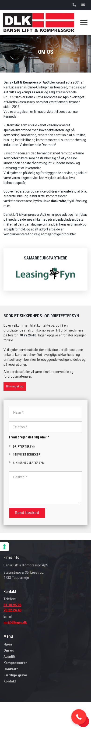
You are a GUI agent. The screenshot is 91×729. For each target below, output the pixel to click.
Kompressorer (15, 663)
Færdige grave (15, 675)
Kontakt (10, 681)
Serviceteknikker (26, 454)
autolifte (10, 92)
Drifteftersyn (24, 446)
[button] (78, 716)
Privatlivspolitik (13, 723)
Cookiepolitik (33, 723)
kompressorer (32, 92)
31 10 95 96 (12, 605)
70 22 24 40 (27, 335)
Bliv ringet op (15, 386)
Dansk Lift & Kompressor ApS (26, 82)
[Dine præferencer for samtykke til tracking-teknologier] (4, 546)
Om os (9, 650)
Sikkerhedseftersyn (28, 462)
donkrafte (58, 201)
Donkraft (11, 669)
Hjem (8, 644)
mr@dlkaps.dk (15, 622)
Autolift (9, 657)
